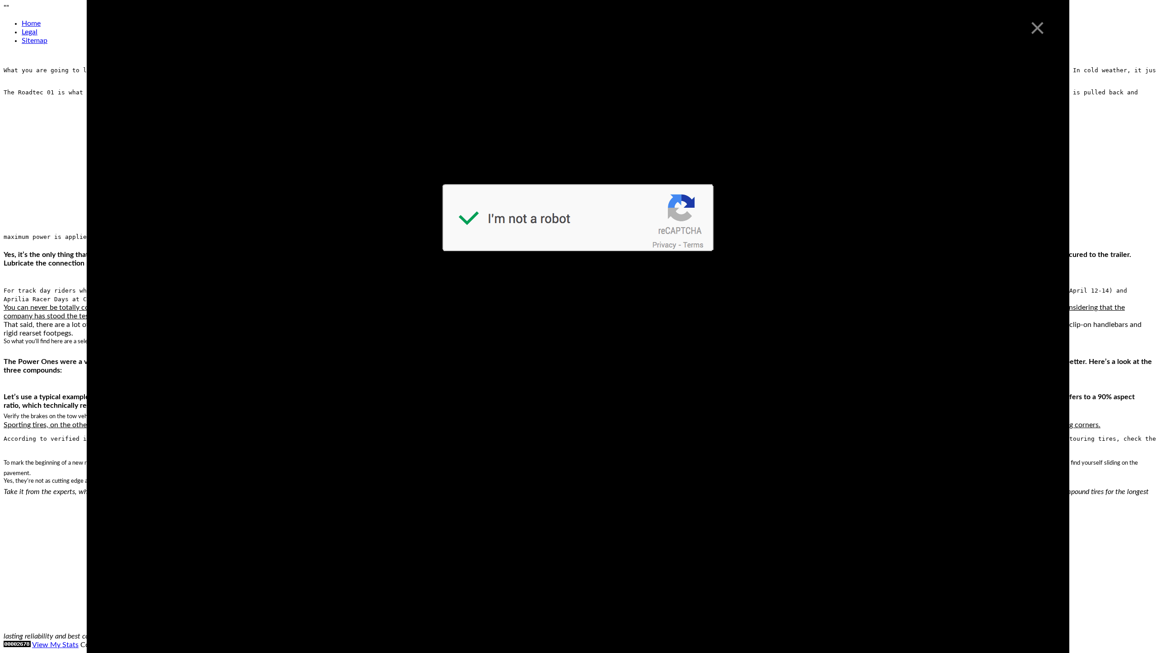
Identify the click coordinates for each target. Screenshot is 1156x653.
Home (31, 23)
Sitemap (34, 40)
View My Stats (55, 644)
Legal (29, 32)
